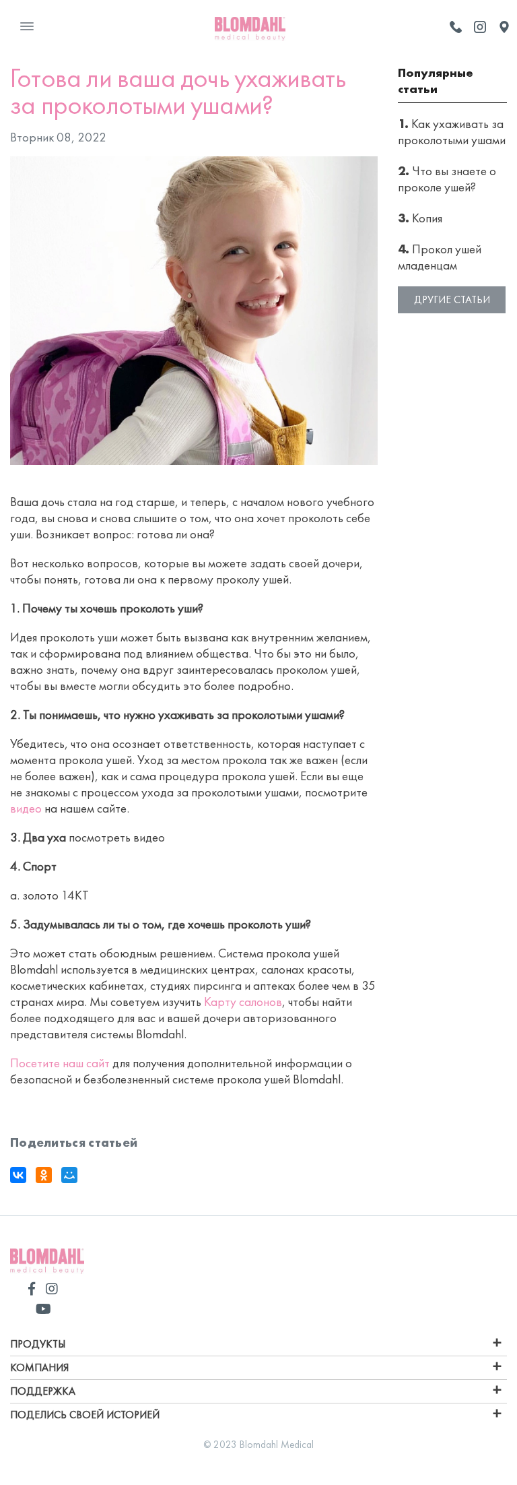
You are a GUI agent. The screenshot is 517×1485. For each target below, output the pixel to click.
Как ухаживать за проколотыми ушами (452, 131)
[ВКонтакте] (18, 1175)
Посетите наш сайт (60, 1062)
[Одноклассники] (44, 1175)
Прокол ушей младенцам (439, 257)
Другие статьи (452, 299)
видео (26, 808)
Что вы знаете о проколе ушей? (447, 178)
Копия (420, 218)
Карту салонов (243, 1001)
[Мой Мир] (69, 1175)
